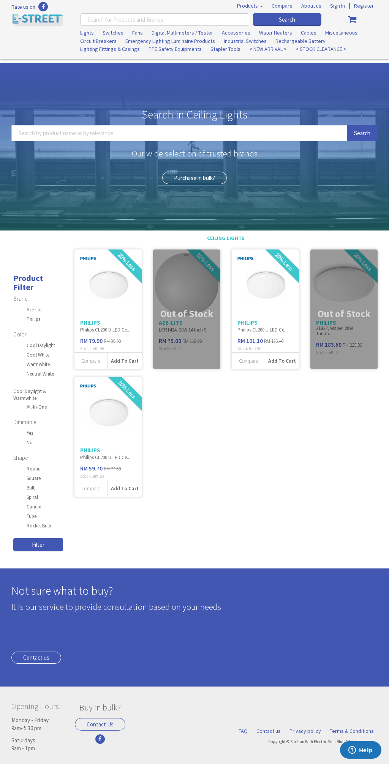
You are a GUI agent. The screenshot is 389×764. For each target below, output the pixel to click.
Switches (113, 32)
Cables (308, 32)
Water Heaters (275, 32)
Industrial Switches (245, 41)
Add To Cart (125, 360)
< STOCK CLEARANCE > (321, 49)
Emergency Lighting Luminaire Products (170, 41)
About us (311, 5)
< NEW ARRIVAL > (268, 49)
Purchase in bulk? (194, 178)
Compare (282, 5)
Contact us (36, 657)
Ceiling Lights (226, 238)
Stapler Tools (225, 49)
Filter (38, 544)
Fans (137, 32)
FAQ (243, 731)
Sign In (337, 5)
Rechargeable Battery (300, 41)
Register (364, 5)
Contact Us (100, 724)
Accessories (236, 32)
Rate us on (23, 6)
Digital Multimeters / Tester (182, 32)
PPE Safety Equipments (175, 49)
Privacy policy (305, 731)
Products (248, 5)
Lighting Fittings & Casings (110, 49)
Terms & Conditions (352, 731)
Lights (87, 32)
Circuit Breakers (98, 41)
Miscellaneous (341, 32)
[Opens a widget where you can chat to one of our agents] (360, 750)
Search (287, 19)
